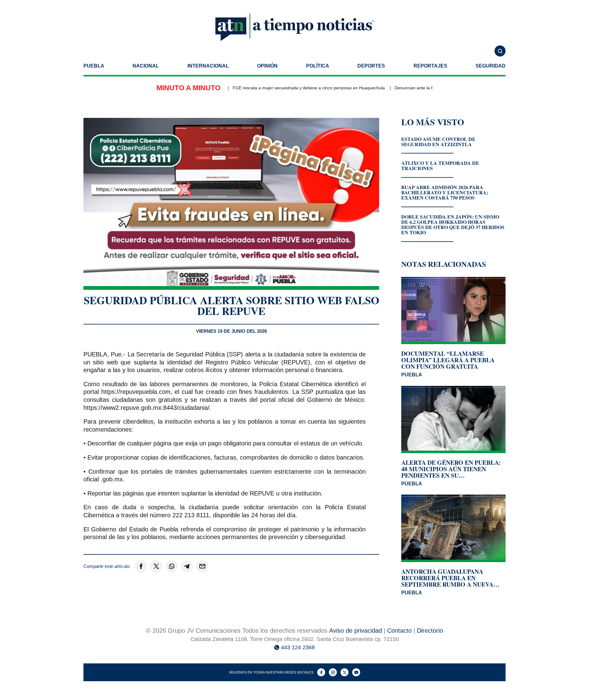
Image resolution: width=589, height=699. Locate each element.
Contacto (399, 630)
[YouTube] (356, 672)
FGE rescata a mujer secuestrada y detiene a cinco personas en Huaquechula (296, 87)
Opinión (267, 65)
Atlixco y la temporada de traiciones (440, 165)
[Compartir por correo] (202, 566)
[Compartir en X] (156, 566)
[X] (344, 672)
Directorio (430, 630)
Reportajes (430, 65)
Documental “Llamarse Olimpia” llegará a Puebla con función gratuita (448, 360)
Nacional (146, 65)
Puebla (93, 65)
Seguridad (490, 65)
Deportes (371, 65)
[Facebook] (321, 672)
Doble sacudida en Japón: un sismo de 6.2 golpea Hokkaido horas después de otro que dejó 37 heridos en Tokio (452, 224)
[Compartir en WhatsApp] (171, 566)
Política (317, 65)
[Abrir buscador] (500, 50)
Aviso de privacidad (355, 630)
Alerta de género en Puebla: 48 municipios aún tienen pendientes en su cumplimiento (451, 469)
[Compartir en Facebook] (141, 566)
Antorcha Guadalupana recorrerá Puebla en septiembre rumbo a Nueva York (447, 578)
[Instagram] (333, 672)
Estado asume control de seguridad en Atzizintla (438, 141)
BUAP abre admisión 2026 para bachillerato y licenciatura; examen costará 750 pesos (444, 192)
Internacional (208, 65)
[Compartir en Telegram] (187, 566)
